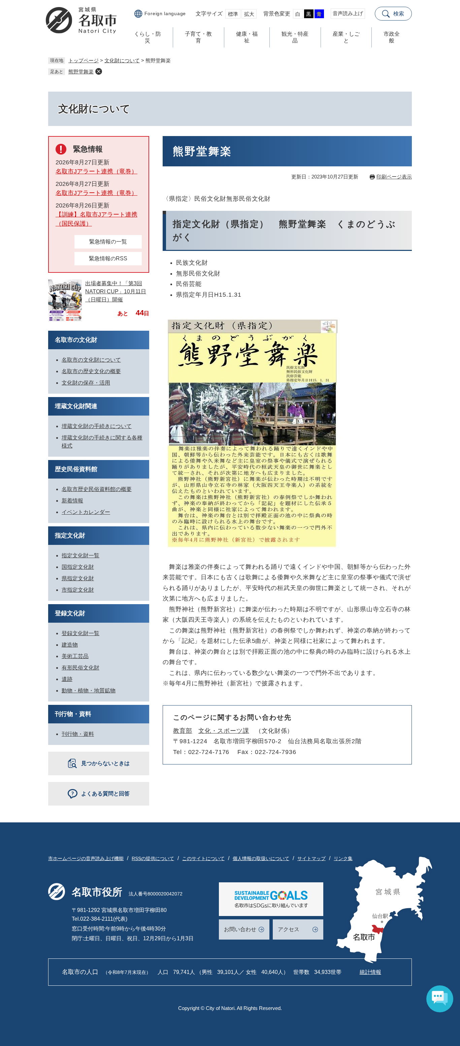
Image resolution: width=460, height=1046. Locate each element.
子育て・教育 (198, 37)
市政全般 (392, 37)
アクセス (288, 929)
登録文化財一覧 (80, 633)
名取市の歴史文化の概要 (91, 371)
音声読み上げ (348, 13)
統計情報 (370, 972)
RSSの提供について (153, 858)
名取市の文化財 (76, 339)
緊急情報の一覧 (108, 241)
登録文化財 (70, 613)
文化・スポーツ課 (223, 730)
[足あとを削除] (98, 71)
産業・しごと (346, 37)
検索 (398, 14)
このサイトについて (203, 858)
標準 (233, 14)
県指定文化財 (78, 578)
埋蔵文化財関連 (76, 406)
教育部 (182, 730)
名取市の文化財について (91, 360)
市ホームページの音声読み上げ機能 (86, 858)
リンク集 (343, 858)
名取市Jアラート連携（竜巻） (96, 171)
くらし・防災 (147, 37)
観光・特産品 (295, 37)
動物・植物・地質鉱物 (89, 690)
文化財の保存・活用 (86, 383)
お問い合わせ (240, 929)
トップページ (83, 60)
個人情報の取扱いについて (261, 858)
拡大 (249, 14)
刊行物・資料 (73, 714)
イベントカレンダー (86, 512)
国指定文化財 (78, 567)
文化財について (122, 60)
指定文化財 (70, 535)
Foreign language (165, 13)
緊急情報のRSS (108, 258)
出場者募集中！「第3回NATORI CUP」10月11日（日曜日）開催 (115, 291)
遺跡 (67, 679)
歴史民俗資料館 (76, 469)
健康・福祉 (247, 37)
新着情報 (72, 500)
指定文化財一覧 (80, 555)
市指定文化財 (78, 590)
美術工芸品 (75, 656)
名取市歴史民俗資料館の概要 (97, 489)
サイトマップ (311, 858)
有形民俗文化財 (80, 668)
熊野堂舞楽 (81, 71)
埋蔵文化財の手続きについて (97, 426)
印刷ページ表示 (394, 176)
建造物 (70, 645)
